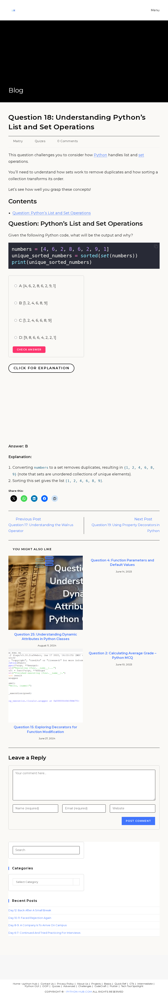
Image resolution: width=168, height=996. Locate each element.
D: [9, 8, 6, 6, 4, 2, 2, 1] (37, 337)
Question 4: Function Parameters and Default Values (122, 562)
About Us (82, 983)
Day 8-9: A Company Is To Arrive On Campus (37, 925)
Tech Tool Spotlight (132, 986)
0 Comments (67, 141)
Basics (107, 983)
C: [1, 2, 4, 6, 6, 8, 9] (35, 320)
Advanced (69, 986)
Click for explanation (41, 368)
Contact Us (47, 983)
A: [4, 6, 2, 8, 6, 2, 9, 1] (37, 286)
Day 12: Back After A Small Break (29, 910)
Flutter (114, 986)
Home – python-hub (25, 983)
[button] (156, 247)
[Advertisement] (84, 55)
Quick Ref (120, 983)
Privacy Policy (65, 983)
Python (100, 155)
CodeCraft (100, 986)
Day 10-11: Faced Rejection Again (29, 917)
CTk (131, 983)
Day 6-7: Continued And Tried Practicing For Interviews (44, 932)
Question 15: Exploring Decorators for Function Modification (45, 729)
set (141, 155)
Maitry (18, 141)
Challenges (84, 986)
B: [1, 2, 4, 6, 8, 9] (33, 303)
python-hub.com (79, 991)
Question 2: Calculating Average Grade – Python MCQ (122, 655)
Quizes (40, 141)
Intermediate (145, 983)
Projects (96, 983)
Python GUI (32, 986)
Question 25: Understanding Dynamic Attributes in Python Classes (45, 636)
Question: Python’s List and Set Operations (51, 213)
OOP (45, 986)
